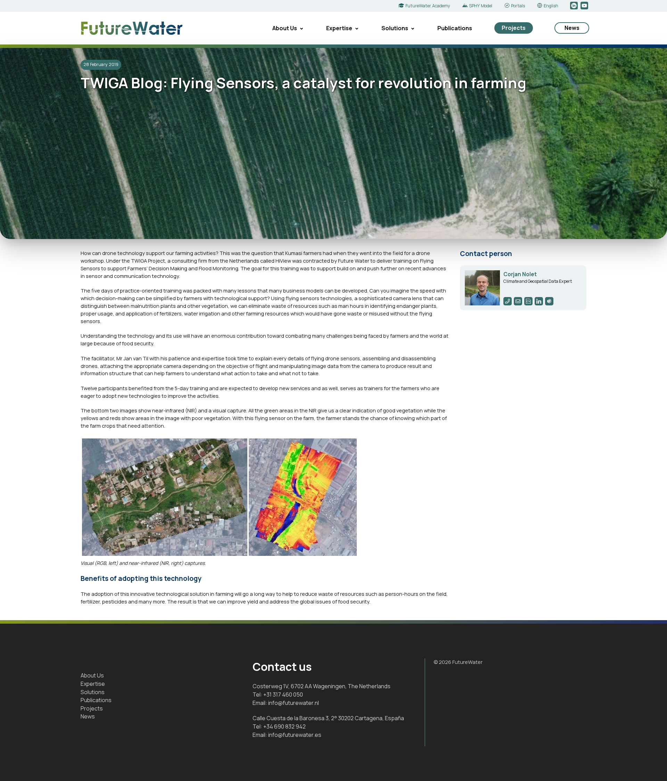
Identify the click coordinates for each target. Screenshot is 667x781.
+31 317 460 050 (283, 694)
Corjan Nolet (520, 274)
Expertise (339, 28)
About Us (284, 28)
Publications (454, 28)
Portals (518, 6)
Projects (514, 28)
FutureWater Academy (427, 6)
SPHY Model (480, 6)
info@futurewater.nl (293, 703)
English (551, 6)
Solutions (394, 28)
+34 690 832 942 (284, 726)
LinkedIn (574, 6)
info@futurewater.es (294, 735)
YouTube (584, 6)
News (572, 28)
